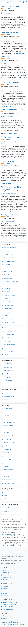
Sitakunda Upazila (8, 308)
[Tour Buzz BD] (14, 2)
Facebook (5, 586)
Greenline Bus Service (9, 33)
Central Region (7, 363)
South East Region (8, 374)
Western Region (8, 384)
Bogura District (8, 254)
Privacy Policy (6, 575)
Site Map (5, 616)
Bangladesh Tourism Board (10, 602)
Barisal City (7, 251)
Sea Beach (6, 456)
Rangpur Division (8, 351)
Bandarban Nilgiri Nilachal (10, 247)
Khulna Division (8, 341)
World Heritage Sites (9, 479)
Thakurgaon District (9, 319)
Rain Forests (7, 446)
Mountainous (7, 439)
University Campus (9, 469)
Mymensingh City (8, 291)
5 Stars (5, 499)
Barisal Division (8, 331)
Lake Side (6, 432)
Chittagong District (9, 258)
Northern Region (8, 370)
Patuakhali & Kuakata (9, 295)
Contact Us (5, 579)
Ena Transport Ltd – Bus (10, 138)
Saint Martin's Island (9, 305)
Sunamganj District (9, 312)
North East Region (8, 367)
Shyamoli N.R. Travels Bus (11, 83)
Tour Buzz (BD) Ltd (9, 624)
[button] (20, 2)
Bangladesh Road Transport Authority (12, 607)
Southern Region (8, 380)
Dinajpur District (8, 271)
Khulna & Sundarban (9, 285)
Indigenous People (9, 425)
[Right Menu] (25, 2)
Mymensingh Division (9, 344)
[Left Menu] (5, 2)
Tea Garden (7, 466)
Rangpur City (7, 302)
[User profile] (23, 2)
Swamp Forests (8, 463)
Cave (5, 412)
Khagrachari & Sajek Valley (11, 281)
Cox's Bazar (7, 264)
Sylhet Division (7, 355)
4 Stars (5, 495)
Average (6, 393)
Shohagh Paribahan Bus (10, 215)
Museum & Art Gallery (9, 442)
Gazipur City (7, 275)
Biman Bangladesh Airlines (11, 188)
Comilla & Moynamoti (9, 261)
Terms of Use (6, 572)
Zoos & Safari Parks (9, 483)
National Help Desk (8, 609)
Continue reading (6, 29)
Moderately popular (9, 396)
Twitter (4, 591)
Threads (5, 593)
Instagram (5, 595)
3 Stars (5, 492)
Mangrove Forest (8, 435)
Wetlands (6, 476)
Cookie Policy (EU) (7, 577)
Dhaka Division (8, 338)
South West (7, 377)
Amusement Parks (8, 408)
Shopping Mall (7, 459)
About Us (5, 570)
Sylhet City (6, 315)
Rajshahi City (7, 298)
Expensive (6, 511)
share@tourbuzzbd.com (8, 534)
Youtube (5, 588)
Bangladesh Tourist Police (9, 604)
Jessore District (8, 278)
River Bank (6, 452)
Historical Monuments (9, 422)
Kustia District (7, 288)
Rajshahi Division (8, 348)
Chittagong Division (9, 334)
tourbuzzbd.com (6, 545)
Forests (6, 419)
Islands (6, 429)
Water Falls (7, 473)
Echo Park (6, 415)
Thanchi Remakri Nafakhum (11, 322)
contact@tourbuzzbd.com (17, 526)
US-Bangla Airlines (8, 162)
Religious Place (8, 449)
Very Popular (7, 399)
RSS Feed (5, 618)
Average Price (7, 507)
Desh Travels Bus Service (10, 7)
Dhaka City (6, 268)
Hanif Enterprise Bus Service (12, 110)
